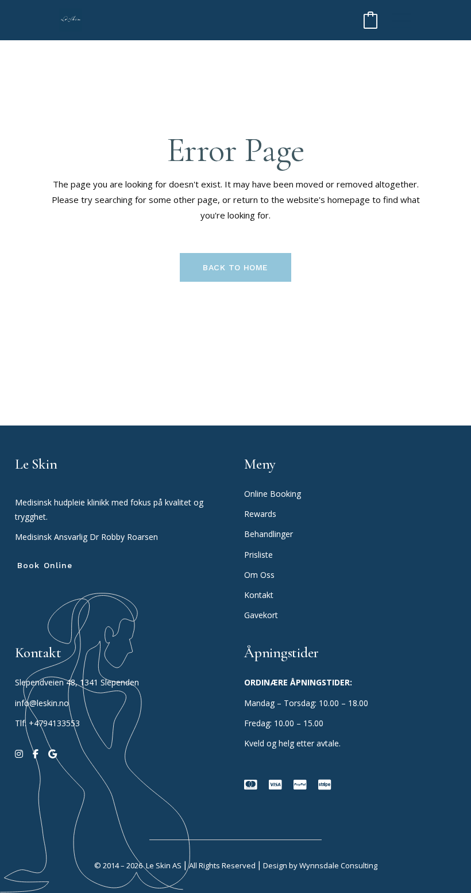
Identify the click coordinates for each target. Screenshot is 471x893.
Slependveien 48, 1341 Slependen (77, 682)
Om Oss (260, 574)
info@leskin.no (42, 702)
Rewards (260, 513)
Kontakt (258, 594)
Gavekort (261, 615)
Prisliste (258, 554)
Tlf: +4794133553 (47, 723)
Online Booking (272, 493)
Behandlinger (269, 533)
